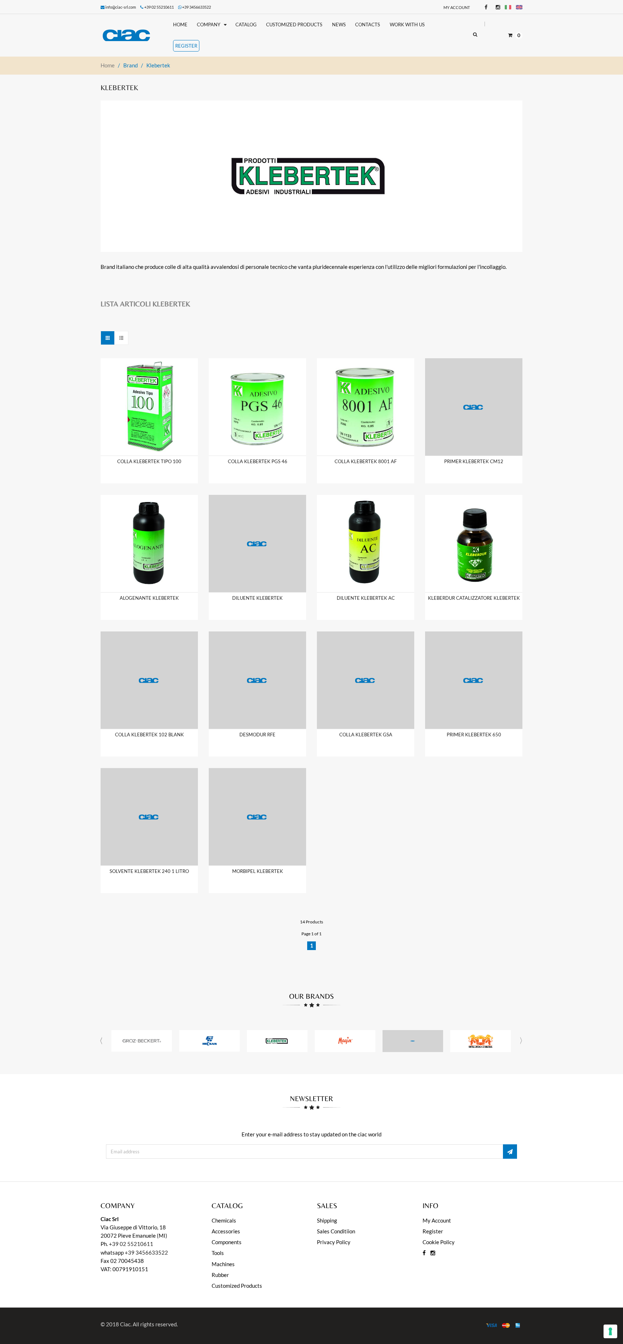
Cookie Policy (439, 1242)
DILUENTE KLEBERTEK (257, 598)
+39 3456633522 (196, 7)
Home (108, 65)
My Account (456, 7)
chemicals (224, 1220)
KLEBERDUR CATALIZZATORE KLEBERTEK (474, 598)
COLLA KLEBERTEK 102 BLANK (149, 734)
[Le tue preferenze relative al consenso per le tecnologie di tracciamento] (610, 1331)
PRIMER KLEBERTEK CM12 (473, 461)
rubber (220, 1275)
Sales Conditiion (336, 1231)
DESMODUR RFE (257, 734)
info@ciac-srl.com (120, 7)
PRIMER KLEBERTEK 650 (474, 734)
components (227, 1242)
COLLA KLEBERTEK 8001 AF (366, 461)
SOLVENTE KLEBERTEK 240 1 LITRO (149, 871)
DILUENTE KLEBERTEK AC (366, 598)
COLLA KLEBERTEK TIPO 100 (149, 461)
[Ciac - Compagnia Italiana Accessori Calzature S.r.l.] (132, 35)
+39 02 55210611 (131, 1244)
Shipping (327, 1220)
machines (223, 1264)
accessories (226, 1231)
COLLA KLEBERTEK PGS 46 (257, 461)
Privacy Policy (333, 1242)
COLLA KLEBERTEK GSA (365, 734)
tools (218, 1253)
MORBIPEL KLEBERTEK (257, 871)
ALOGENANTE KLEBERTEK (149, 598)
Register (433, 1231)
